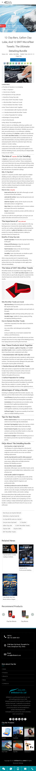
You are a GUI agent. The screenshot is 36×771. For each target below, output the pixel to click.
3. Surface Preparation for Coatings (12, 115)
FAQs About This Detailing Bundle (12, 122)
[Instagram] (22, 719)
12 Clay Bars (23, 522)
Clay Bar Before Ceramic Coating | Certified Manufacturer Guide (9, 556)
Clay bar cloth (6, 528)
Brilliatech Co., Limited (20, 760)
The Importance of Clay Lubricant (12, 94)
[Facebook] (10, 719)
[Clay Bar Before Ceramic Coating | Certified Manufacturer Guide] (10, 548)
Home (4, 669)
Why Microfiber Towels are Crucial (12, 102)
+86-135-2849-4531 (13, 638)
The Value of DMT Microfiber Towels (13, 99)
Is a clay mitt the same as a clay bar (12, 519)
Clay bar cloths (17, 528)
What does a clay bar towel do (11, 516)
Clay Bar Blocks (11, 621)
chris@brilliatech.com (14, 655)
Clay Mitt (15, 751)
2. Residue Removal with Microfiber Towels (15, 112)
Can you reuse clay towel (10, 522)
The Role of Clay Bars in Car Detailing (13, 87)
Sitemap (21, 763)
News (4, 680)
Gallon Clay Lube (7, 525)
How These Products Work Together (13, 107)
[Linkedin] (13, 719)
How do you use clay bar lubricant (12, 513)
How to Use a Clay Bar (9, 92)
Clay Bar (4, 738)
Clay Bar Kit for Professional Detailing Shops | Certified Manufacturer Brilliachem (26, 569)
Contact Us (6, 683)
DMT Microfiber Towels (9, 532)
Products (5, 672)
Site (21, 56)
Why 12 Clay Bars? (8, 89)
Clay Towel (4, 751)
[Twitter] (16, 719)
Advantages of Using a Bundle (11, 117)
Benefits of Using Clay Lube (10, 97)
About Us (5, 676)
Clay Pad (26, 738)
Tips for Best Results (8, 120)
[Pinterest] (25, 719)
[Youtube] (19, 719)
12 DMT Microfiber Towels (22, 525)
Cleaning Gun (27, 751)
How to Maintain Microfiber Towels (12, 104)
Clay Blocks (24, 621)
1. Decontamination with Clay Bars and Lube (15, 110)
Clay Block (15, 738)
